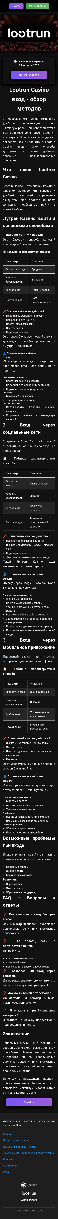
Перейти (29, 1102)
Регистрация (37, 6)
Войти (16, 6)
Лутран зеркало (29, 74)
